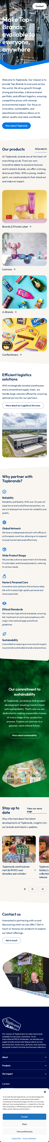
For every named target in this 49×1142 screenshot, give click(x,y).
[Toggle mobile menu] (4, 6)
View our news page (34, 810)
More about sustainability (24, 735)
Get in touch (11, 940)
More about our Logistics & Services (23, 405)
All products (41, 148)
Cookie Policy (16, 1138)
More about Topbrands (16, 125)
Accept (24, 1116)
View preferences (24, 1131)
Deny (24, 1124)
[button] (45, 1091)
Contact (40, 6)
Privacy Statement (29, 1138)
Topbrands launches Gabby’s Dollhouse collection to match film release (15, 872)
